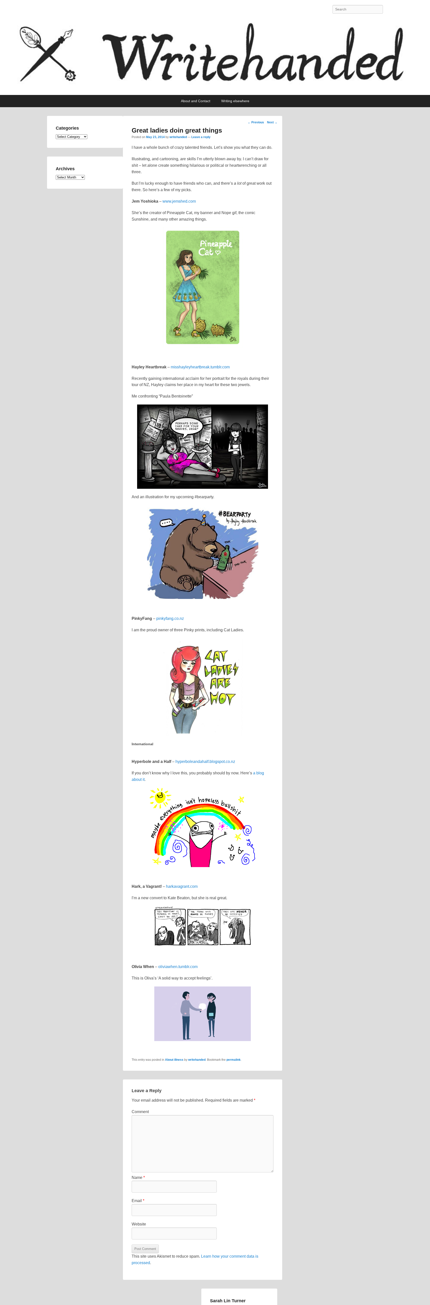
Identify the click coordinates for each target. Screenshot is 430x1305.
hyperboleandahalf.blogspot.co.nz (205, 761)
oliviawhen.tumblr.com (178, 967)
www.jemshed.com (179, 201)
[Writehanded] (215, 57)
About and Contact (195, 101)
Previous (256, 122)
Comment (140, 1112)
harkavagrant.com (182, 886)
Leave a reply (201, 137)
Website (139, 1224)
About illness (174, 1059)
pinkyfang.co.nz (170, 618)
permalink (233, 1059)
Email (138, 1201)
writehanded (178, 137)
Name (138, 1177)
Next (272, 122)
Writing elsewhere (235, 101)
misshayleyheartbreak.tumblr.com (200, 367)
